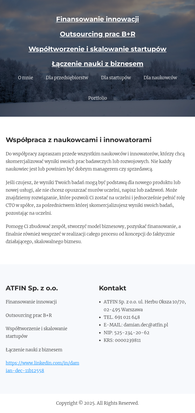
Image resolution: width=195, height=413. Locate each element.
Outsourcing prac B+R (97, 34)
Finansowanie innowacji (97, 19)
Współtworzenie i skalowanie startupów (97, 49)
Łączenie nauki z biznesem (97, 64)
